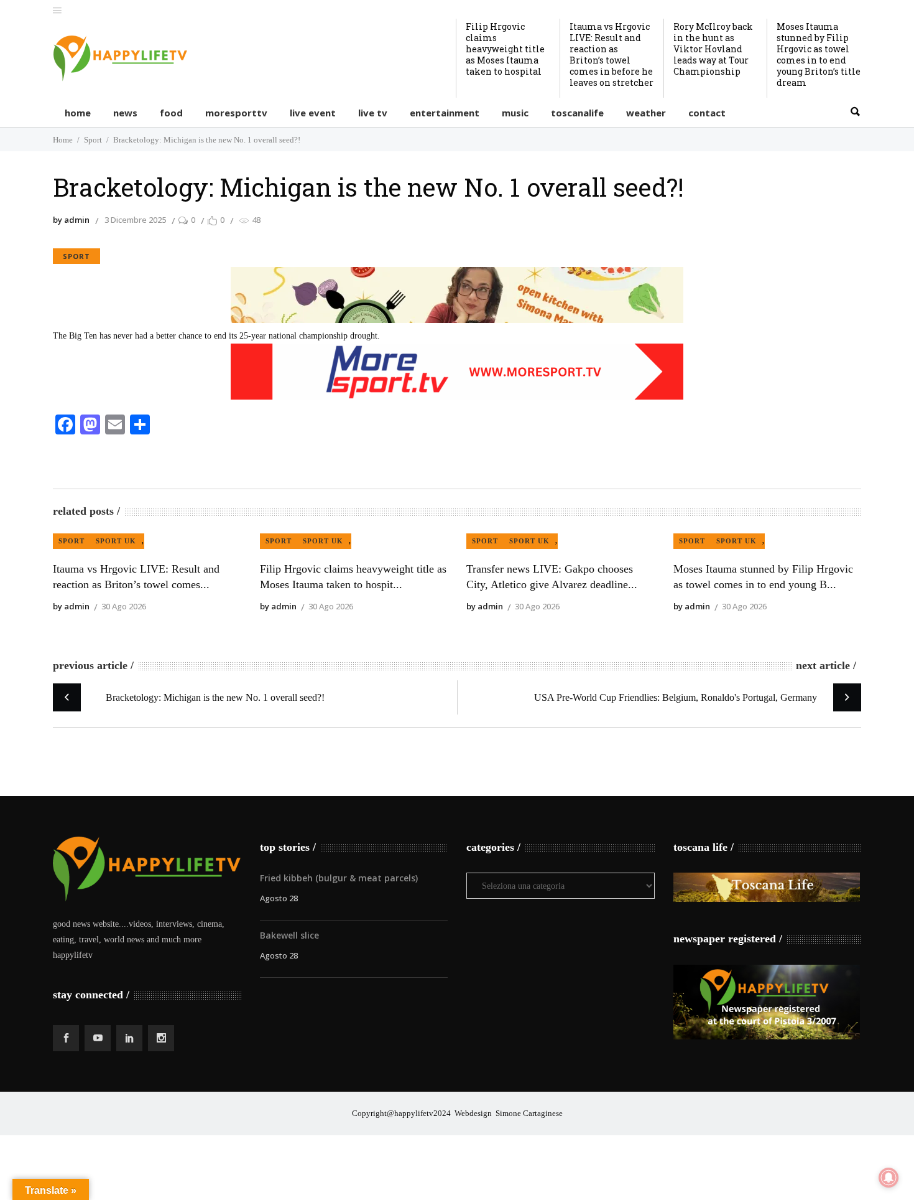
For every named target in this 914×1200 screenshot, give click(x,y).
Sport (93, 139)
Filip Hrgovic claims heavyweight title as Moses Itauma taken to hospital (505, 49)
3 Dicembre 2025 (135, 219)
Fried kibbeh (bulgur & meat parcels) (339, 878)
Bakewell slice (289, 935)
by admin (71, 219)
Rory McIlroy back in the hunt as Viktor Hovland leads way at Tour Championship (713, 49)
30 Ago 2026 (123, 606)
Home (63, 139)
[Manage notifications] (888, 1178)
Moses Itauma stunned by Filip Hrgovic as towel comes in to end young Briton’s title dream (819, 54)
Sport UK (116, 541)
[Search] (855, 112)
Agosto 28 (279, 898)
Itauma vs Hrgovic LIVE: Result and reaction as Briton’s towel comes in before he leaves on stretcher (611, 54)
